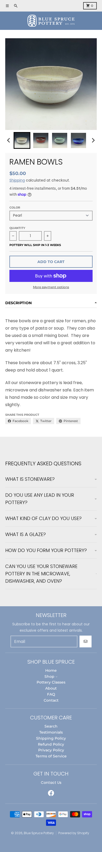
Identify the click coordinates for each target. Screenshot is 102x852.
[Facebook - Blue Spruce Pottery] (51, 793)
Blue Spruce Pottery (39, 833)
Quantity (17, 228)
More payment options (51, 287)
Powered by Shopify (73, 833)
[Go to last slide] (9, 140)
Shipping (17, 180)
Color (14, 207)
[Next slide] (93, 140)
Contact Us (51, 782)
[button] (22, 140)
